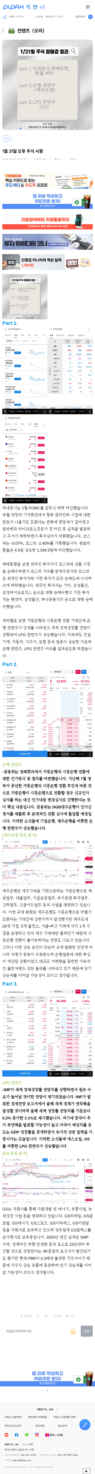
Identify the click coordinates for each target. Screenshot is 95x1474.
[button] (20, 128)
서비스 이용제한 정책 (64, 1417)
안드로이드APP (13, 1425)
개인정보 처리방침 (37, 1417)
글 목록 (28, 1316)
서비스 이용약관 (13, 1417)
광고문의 (62, 1425)
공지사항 (40, 1425)
